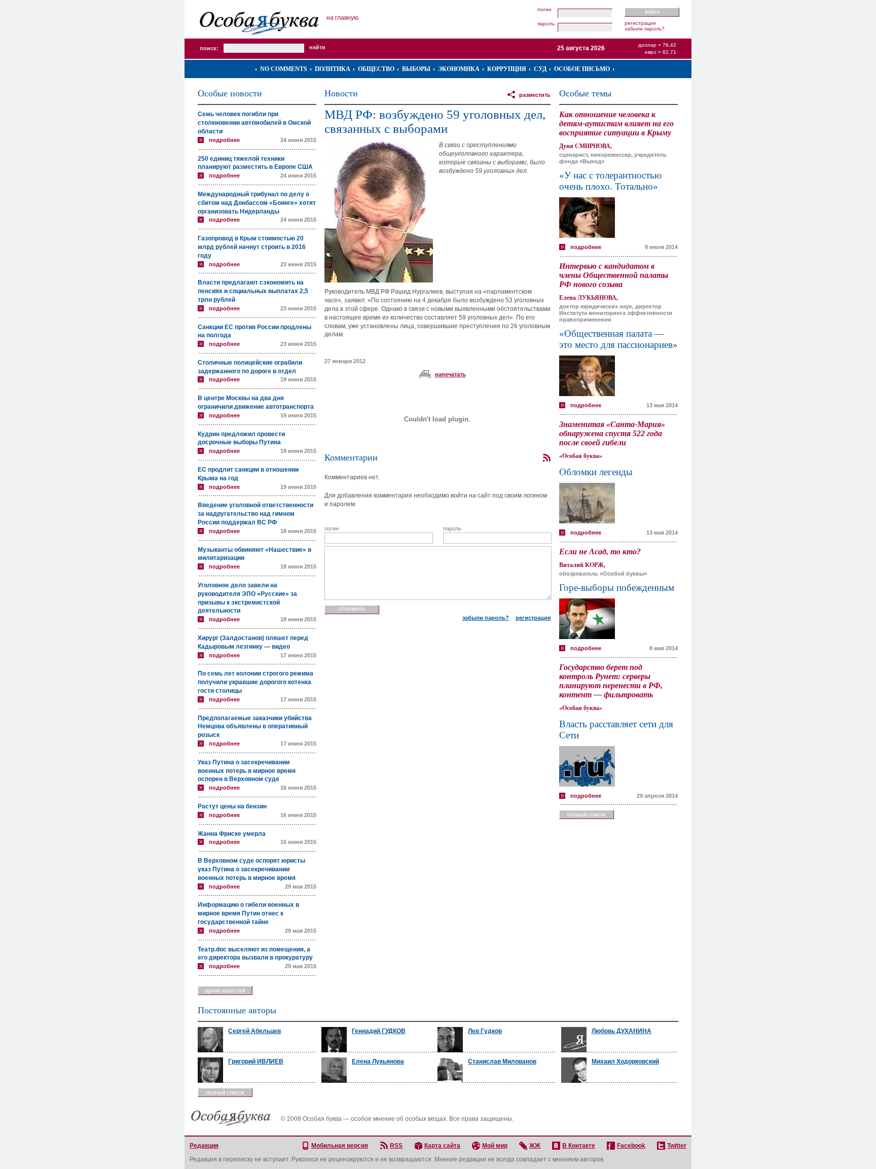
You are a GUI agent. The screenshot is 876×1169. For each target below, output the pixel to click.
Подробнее (224, 140)
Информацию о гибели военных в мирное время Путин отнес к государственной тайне (248, 913)
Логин (544, 9)
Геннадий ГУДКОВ (379, 1031)
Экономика (459, 69)
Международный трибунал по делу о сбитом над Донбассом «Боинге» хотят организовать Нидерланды (257, 203)
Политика (332, 69)
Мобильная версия (339, 1145)
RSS (396, 1145)
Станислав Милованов (502, 1061)
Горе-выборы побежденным (616, 587)
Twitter (676, 1145)
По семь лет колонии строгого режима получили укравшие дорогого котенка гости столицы (255, 682)
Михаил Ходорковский (625, 1061)
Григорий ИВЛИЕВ (255, 1061)
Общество (376, 69)
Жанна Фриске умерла (232, 833)
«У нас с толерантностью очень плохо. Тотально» (610, 181)
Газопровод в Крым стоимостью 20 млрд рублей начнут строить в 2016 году (252, 247)
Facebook (631, 1145)
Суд (540, 69)
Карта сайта (442, 1145)
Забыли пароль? (645, 28)
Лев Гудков (485, 1031)
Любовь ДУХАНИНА (621, 1031)
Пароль (546, 23)
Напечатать (450, 374)
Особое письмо (582, 69)
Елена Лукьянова (378, 1061)
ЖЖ (534, 1145)
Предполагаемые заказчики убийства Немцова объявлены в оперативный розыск (255, 727)
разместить (535, 95)
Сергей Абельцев (254, 1031)
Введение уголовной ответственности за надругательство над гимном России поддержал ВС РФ (255, 514)
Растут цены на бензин (232, 806)
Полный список (586, 814)
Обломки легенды (596, 472)
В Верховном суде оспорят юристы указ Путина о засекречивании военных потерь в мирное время (251, 869)
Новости (341, 93)
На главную (342, 17)
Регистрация (640, 23)
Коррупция (506, 69)
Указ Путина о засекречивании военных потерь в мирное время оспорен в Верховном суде (247, 771)
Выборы (416, 69)
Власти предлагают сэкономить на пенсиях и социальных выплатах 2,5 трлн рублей (253, 291)
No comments (283, 69)
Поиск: (209, 48)
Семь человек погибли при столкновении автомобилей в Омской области (254, 123)
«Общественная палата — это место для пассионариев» (618, 339)
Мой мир (494, 1145)
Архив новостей (225, 990)
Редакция (204, 1145)
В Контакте (578, 1145)
